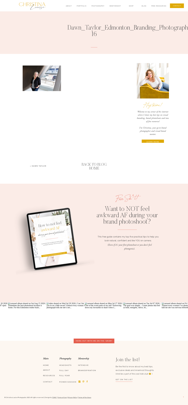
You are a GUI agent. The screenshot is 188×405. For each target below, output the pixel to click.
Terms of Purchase (84, 397)
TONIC (54, 397)
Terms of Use (62, 397)
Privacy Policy (72, 397)
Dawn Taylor (39, 166)
